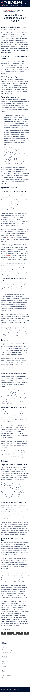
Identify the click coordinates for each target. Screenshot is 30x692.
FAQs (3, 678)
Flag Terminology (7, 675)
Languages (9, 10)
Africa (8, 237)
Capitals (4, 664)
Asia (14, 237)
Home (3, 10)
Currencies (5, 666)
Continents (5, 661)
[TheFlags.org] (12, 3)
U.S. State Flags (6, 652)
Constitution (9, 255)
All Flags (4, 647)
